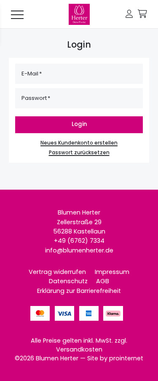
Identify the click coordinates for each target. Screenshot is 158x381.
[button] (129, 14)
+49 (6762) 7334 (79, 240)
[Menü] (17, 14)
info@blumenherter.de (79, 250)
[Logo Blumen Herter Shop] (79, 14)
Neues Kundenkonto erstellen (79, 143)
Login (79, 124)
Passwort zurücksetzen (79, 152)
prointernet (126, 358)
